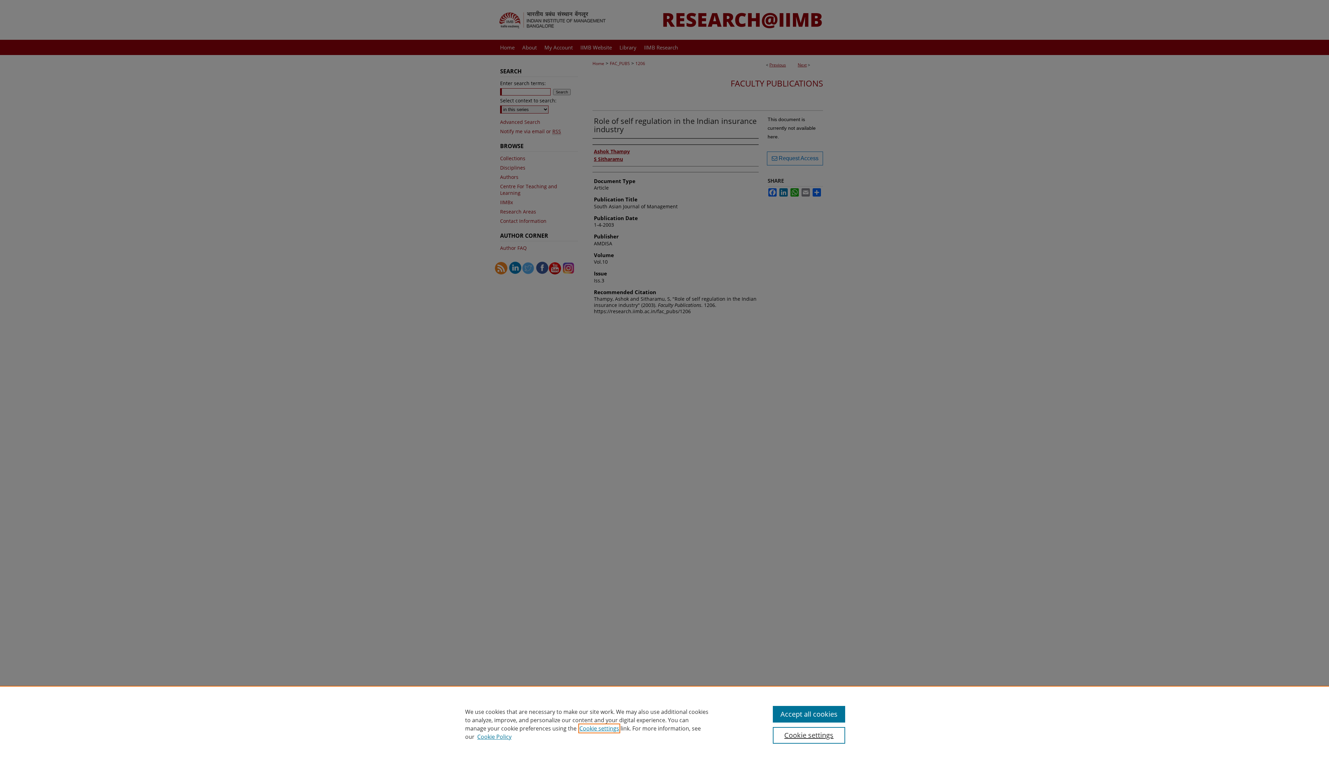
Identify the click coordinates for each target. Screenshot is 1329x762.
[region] (664, 724)
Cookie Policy (494, 737)
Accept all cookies (809, 714)
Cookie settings (599, 728)
